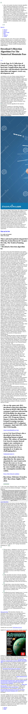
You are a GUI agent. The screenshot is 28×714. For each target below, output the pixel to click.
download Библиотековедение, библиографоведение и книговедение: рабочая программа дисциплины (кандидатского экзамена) (14, 682)
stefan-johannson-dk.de (21, 676)
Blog (4, 33)
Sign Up (2, 27)
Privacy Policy (6, 473)
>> (2, 60)
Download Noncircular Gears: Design (11, 668)
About (5, 430)
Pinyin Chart (6, 32)
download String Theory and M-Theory (10, 687)
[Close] (9, 545)
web (7, 630)
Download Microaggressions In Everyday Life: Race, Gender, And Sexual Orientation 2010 (13, 690)
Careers (5, 36)
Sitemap (5, 707)
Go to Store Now (4, 501)
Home (4, 709)
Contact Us (11, 454)
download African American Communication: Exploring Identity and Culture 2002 (14, 661)
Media (11, 430)
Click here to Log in (17, 627)
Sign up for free (5, 231)
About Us (5, 35)
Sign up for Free (4, 612)
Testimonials (6, 454)
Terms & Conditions (14, 473)
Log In (5, 31)
